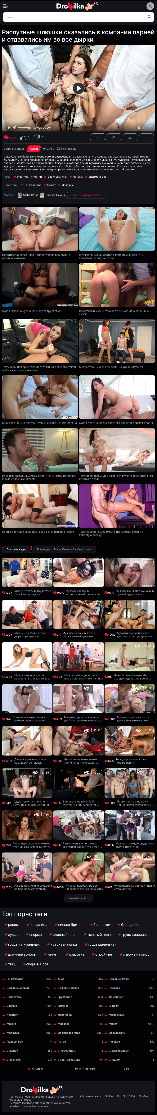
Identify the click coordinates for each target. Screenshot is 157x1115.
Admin (34, 148)
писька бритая (70, 925)
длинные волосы (22, 954)
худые (13, 935)
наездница (38, 925)
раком (13, 925)
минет (52, 954)
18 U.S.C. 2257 (126, 1096)
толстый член (99, 935)
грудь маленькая (102, 944)
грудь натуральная (24, 944)
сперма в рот (37, 964)
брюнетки (101, 925)
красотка (76, 954)
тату (11, 964)
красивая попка (64, 944)
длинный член (64, 935)
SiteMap (144, 1096)
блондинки (130, 925)
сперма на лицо (136, 954)
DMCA (109, 1096)
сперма (35, 935)
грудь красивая (135, 935)
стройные (103, 954)
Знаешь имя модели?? (86, 195)
